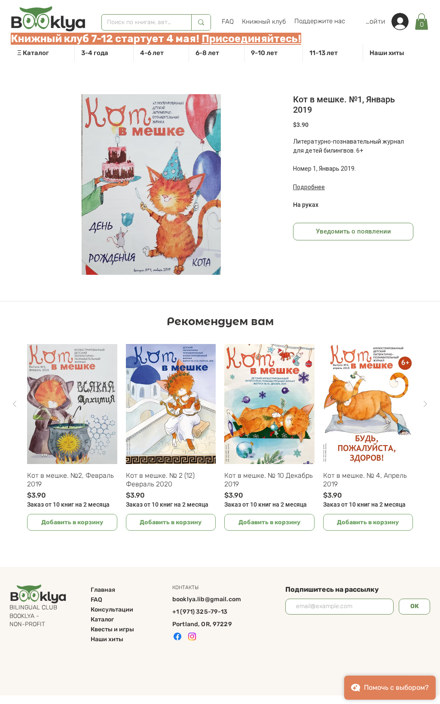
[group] (220, 437)
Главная (103, 589)
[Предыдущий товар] (14, 404)
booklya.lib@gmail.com (206, 599)
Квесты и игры (112, 629)
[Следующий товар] (425, 404)
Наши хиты (107, 639)
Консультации (112, 609)
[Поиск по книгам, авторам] (201, 22)
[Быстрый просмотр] (72, 404)
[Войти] (404, 21)
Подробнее (309, 187)
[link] (421, 21)
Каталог (102, 619)
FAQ (96, 599)
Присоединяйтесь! (251, 39)
